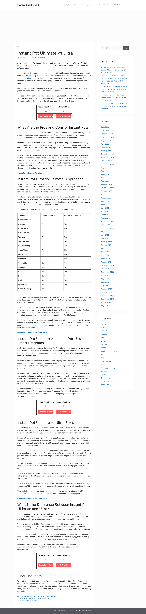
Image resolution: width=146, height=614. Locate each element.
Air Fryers (23, 596)
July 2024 (105, 171)
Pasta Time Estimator (101, 5)
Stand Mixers (106, 378)
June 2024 (105, 174)
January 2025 (106, 151)
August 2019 (106, 302)
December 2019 (107, 292)
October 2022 (106, 225)
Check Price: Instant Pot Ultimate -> (32, 333)
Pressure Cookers (44, 596)
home (38, 101)
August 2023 (106, 198)
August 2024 (106, 168)
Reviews (54, 596)
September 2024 (107, 164)
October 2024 (106, 161)
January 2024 (106, 184)
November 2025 (107, 137)
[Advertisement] (73, 25)
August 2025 (106, 141)
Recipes (104, 371)
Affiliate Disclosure (120, 5)
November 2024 (107, 157)
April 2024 (105, 178)
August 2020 (106, 275)
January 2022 (106, 242)
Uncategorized (107, 381)
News (103, 354)
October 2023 (106, 191)
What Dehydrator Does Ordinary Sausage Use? (35, 598)
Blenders (104, 334)
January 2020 (106, 289)
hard (30, 78)
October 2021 (106, 245)
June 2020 (105, 282)
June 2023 (105, 205)
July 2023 (105, 201)
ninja (103, 358)
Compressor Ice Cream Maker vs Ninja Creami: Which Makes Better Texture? (114, 106)
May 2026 (105, 130)
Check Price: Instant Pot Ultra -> (30, 173)
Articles (29, 596)
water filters (105, 385)
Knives (103, 348)
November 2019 (107, 296)
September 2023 (107, 195)
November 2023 (107, 188)
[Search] (126, 48)
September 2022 (107, 228)
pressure (73, 76)
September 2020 (107, 272)
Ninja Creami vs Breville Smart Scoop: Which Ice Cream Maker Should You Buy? (113, 69)
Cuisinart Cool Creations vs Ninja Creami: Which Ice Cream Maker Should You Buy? (114, 89)
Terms (76, 5)
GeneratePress (86, 611)
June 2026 (105, 127)
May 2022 (105, 235)
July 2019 (104, 306)
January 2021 (106, 262)
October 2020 (106, 269)
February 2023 (107, 218)
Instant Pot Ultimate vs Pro (29, 601)
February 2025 (106, 147)
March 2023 (105, 215)
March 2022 (105, 238)
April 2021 (105, 255)
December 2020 (107, 265)
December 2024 (107, 154)
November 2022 (107, 221)
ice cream (105, 344)
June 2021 (105, 252)
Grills (103, 341)
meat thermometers (109, 351)
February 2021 (106, 259)
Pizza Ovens (106, 361)
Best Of (35, 596)
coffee (103, 338)
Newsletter (86, 5)
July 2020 (105, 279)
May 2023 (105, 208)
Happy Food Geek (28, 4)
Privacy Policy (65, 5)
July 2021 (104, 248)
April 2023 (105, 211)
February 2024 (107, 181)
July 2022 (105, 232)
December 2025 (107, 134)
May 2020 (105, 286)
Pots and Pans (106, 365)
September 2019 (107, 299)
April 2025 (105, 144)
